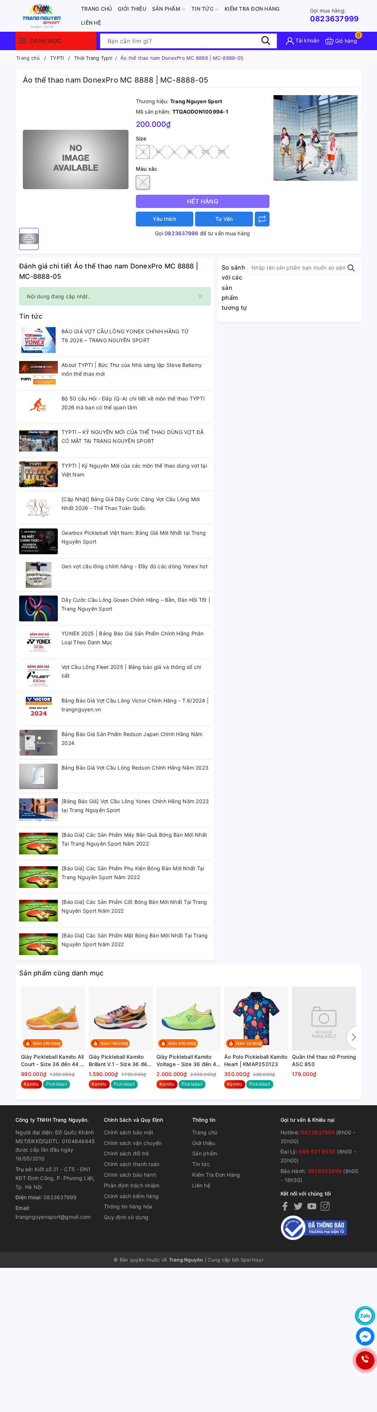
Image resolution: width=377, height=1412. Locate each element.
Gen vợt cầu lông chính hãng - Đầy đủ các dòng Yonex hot (134, 566)
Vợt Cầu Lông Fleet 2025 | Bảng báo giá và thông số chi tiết (131, 671)
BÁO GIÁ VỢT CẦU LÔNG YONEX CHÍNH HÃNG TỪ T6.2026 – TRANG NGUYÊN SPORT (125, 335)
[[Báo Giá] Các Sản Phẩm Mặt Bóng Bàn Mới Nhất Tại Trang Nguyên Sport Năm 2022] (38, 944)
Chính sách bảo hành (130, 1175)
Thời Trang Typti (93, 58)
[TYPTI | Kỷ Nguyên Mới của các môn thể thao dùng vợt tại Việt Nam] (38, 474)
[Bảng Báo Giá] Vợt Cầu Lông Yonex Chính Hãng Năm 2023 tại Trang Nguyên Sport (135, 805)
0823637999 (334, 15)
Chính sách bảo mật (129, 1132)
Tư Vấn (224, 219)
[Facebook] (285, 1206)
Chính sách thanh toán (131, 1164)
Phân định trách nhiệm (131, 1185)
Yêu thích (164, 219)
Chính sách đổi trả (126, 1153)
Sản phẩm (167, 9)
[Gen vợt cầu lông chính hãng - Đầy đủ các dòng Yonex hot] (38, 575)
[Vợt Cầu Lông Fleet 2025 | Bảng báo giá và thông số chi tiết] (38, 675)
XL (190, 152)
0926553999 (325, 1171)
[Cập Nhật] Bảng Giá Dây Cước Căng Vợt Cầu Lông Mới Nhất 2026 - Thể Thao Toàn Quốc (130, 503)
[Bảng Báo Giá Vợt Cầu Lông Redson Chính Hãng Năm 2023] (38, 776)
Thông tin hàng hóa (128, 1206)
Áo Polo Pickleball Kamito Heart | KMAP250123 (255, 1060)
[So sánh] (262, 219)
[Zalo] (365, 1315)
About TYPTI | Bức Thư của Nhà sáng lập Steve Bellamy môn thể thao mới (131, 369)
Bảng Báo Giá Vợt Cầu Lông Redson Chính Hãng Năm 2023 (134, 767)
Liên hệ (91, 23)
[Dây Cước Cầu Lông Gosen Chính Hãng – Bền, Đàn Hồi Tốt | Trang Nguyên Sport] (38, 608)
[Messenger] (365, 1336)
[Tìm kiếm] (265, 40)
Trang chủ (96, 9)
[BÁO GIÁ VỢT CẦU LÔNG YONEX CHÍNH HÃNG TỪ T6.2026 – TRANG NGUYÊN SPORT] (38, 340)
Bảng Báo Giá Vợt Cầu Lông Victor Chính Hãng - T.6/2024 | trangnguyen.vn (135, 704)
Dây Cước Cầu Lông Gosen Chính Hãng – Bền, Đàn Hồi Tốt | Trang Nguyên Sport (135, 604)
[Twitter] (298, 1206)
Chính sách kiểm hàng (131, 1196)
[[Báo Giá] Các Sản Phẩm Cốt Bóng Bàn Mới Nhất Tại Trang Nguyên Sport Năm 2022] (38, 910)
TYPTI (57, 58)
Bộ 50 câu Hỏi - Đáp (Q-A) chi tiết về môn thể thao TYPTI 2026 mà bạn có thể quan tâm (133, 402)
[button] (352, 1037)
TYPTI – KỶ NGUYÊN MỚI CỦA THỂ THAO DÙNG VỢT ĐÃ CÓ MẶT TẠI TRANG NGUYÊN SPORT (132, 436)
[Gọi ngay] (365, 1360)
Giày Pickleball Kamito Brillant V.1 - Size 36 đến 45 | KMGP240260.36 (119, 1061)
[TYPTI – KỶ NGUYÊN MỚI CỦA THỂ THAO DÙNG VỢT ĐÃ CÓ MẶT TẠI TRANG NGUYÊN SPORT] (38, 441)
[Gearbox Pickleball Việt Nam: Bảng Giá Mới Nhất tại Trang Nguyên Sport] (38, 541)
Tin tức (203, 9)
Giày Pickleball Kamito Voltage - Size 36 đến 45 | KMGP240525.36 (187, 1061)
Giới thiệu (132, 9)
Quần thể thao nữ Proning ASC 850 (324, 1060)
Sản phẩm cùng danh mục (61, 973)
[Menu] (23, 41)
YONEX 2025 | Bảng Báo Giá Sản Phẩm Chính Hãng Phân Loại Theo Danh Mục (132, 637)
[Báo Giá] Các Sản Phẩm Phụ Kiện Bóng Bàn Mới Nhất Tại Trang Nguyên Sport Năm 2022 (132, 872)
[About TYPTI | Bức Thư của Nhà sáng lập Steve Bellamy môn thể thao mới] (38, 373)
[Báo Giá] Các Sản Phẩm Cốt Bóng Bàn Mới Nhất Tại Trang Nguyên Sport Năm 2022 (134, 906)
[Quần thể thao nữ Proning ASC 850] (324, 1018)
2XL (206, 152)
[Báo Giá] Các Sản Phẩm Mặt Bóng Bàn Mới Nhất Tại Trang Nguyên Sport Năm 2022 (134, 939)
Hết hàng (202, 201)
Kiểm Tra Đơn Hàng (252, 9)
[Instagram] (325, 1206)
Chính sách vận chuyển (133, 1143)
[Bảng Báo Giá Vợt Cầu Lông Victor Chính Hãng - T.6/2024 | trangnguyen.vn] (38, 709)
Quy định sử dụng (126, 1217)
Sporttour (252, 1260)
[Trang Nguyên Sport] (315, 137)
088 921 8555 (317, 1151)
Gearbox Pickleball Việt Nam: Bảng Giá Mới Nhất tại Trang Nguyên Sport (133, 537)
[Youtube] (311, 1206)
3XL (222, 152)
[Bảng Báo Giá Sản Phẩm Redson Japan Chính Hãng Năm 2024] (38, 743)
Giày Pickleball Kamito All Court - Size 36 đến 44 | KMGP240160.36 (52, 1061)
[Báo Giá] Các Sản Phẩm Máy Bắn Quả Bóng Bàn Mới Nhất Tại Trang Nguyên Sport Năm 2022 (134, 839)
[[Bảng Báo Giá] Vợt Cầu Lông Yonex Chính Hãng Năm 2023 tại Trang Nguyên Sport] (38, 810)
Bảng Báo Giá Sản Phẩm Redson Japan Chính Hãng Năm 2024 (131, 738)
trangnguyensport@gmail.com (53, 1217)
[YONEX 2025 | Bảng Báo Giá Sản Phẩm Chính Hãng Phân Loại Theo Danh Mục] (38, 642)
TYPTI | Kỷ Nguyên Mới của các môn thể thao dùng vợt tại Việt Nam (134, 470)
